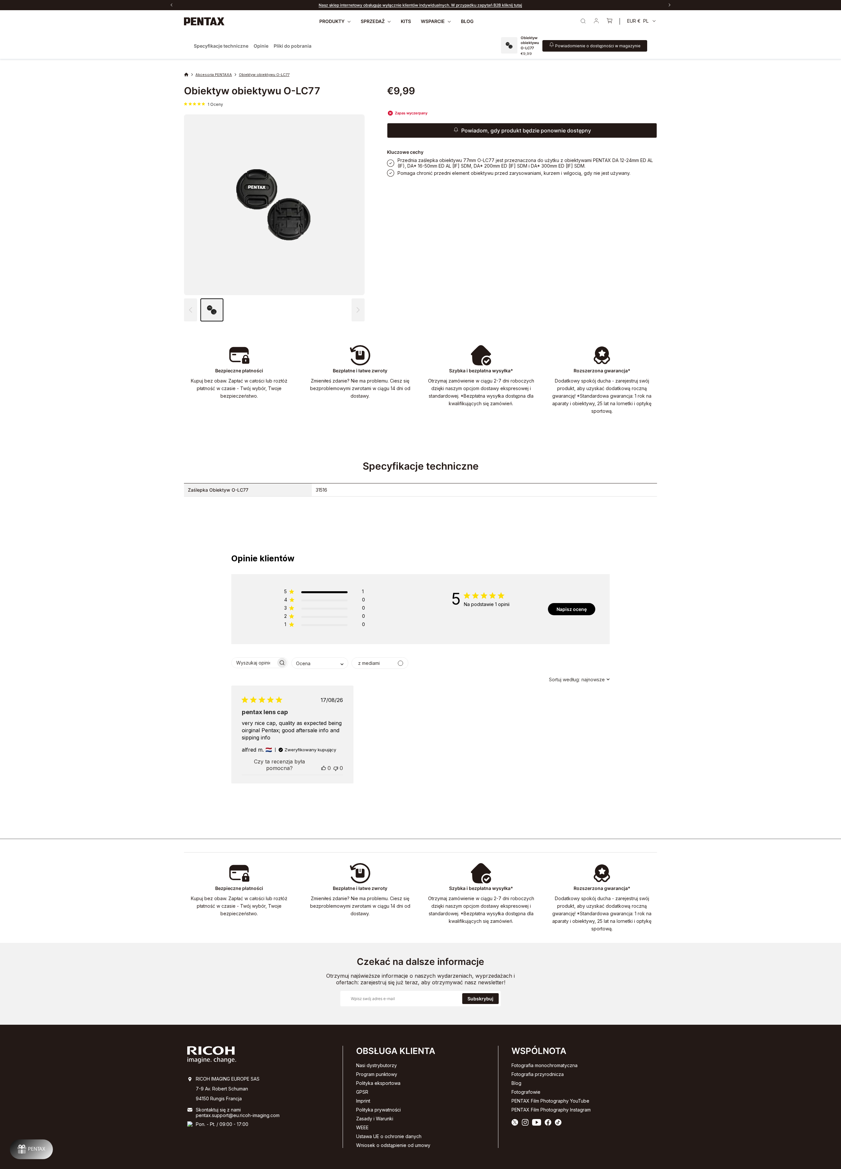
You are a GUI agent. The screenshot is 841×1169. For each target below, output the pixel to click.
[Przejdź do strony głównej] (204, 21)
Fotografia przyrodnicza (537, 1074)
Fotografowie (525, 1092)
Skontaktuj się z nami (218, 1109)
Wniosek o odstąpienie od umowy (393, 1145)
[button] (358, 309)
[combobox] (319, 663)
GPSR (362, 1092)
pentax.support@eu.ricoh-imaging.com (238, 1115)
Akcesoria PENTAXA (213, 74)
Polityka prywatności (378, 1109)
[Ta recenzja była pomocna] (323, 768)
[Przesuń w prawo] (669, 5)
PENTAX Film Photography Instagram (551, 1109)
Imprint (363, 1101)
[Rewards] (31, 1149)
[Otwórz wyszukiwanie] (583, 21)
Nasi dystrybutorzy (376, 1065)
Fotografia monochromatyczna (544, 1065)
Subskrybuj (480, 998)
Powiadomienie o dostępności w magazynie (598, 45)
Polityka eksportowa (378, 1083)
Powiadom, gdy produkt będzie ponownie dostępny (526, 130)
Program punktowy (376, 1074)
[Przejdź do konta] (596, 21)
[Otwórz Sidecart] (609, 21)
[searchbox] (254, 663)
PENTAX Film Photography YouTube (550, 1101)
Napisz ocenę (572, 609)
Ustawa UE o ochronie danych (388, 1136)
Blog (516, 1083)
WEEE (362, 1127)
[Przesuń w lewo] (171, 5)
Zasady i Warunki (374, 1118)
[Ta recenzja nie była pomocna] (335, 768)
